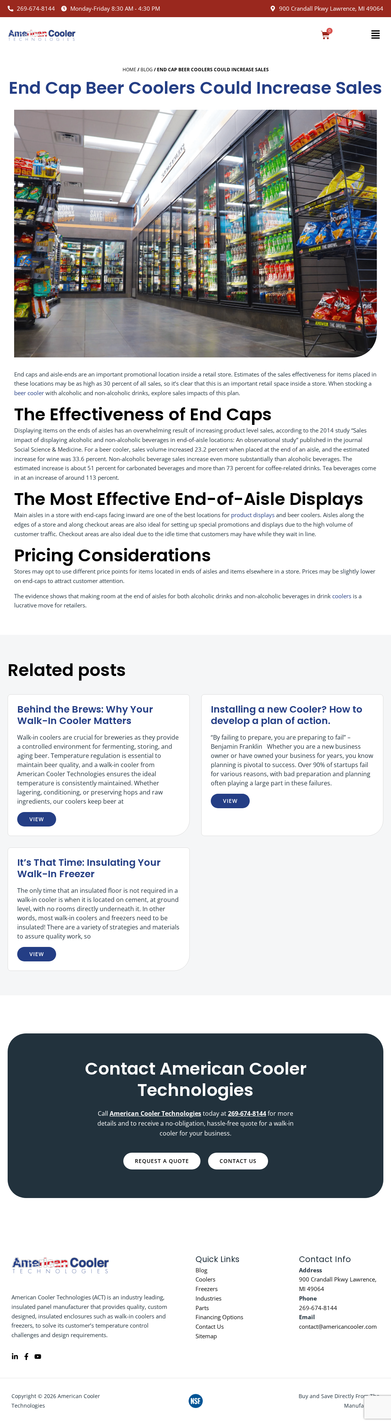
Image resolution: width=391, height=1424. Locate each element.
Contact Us (210, 1326)
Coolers (205, 1279)
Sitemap (206, 1336)
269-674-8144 (318, 1308)
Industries (208, 1298)
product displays (253, 515)
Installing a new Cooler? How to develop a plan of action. (286, 715)
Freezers (207, 1289)
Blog (147, 69)
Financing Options (219, 1317)
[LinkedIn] (14, 1356)
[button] (375, 35)
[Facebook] (26, 1356)
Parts (202, 1308)
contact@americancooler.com (338, 1326)
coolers (341, 596)
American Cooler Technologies (155, 1113)
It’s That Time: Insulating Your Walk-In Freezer (89, 868)
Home (129, 69)
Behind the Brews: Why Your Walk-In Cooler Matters (85, 715)
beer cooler (29, 393)
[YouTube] (37, 1356)
